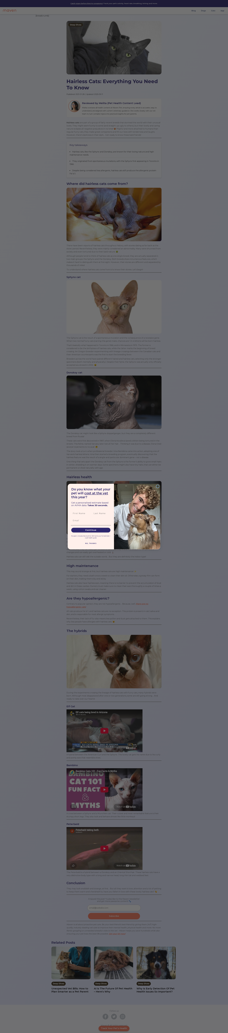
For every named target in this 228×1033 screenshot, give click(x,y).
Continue (90, 530)
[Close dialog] (157, 486)
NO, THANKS (91, 543)
